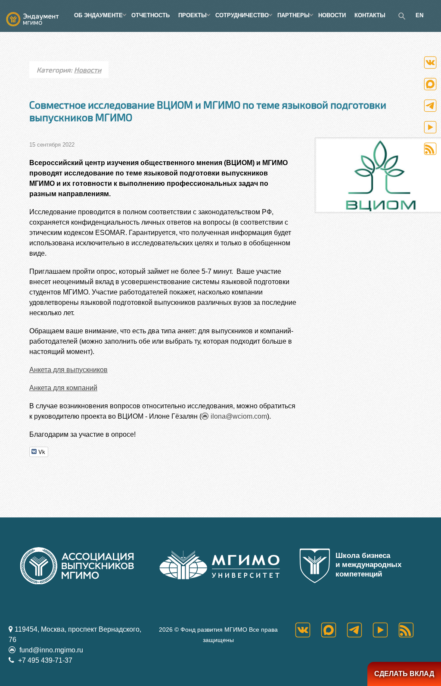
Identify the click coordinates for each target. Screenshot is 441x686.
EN (419, 15)
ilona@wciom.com (239, 416)
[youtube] (385, 630)
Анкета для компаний (63, 388)
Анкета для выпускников (68, 369)
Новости (87, 70)
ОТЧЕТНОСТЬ (150, 15)
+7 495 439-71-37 (44, 660)
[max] (334, 630)
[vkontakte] (308, 630)
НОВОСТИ (332, 15)
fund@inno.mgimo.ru (50, 650)
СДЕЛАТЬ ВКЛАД (404, 673)
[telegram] (360, 630)
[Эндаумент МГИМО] (37, 15)
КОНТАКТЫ (369, 15)
